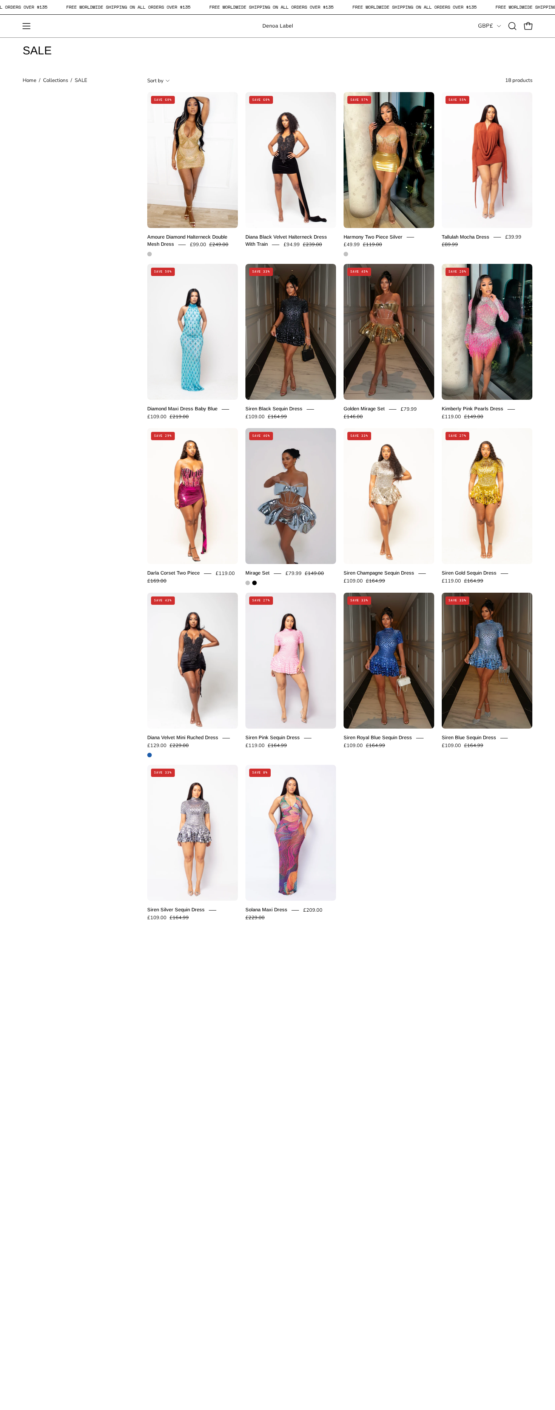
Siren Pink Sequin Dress (272, 738)
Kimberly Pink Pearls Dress (472, 409)
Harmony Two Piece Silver (373, 237)
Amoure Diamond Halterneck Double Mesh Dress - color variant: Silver (149, 254)
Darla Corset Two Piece (173, 573)
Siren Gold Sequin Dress (469, 573)
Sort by (155, 80)
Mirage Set (257, 573)
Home (29, 80)
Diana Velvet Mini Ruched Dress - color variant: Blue (149, 755)
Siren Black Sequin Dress (273, 409)
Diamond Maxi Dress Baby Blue (182, 409)
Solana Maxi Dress (266, 910)
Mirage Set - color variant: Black (254, 583)
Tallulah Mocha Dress (465, 237)
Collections (55, 80)
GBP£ (485, 25)
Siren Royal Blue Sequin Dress (378, 738)
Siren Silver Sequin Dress (176, 910)
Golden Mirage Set (364, 409)
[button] (512, 26)
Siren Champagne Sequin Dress (379, 573)
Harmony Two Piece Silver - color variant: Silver (346, 254)
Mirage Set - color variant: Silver (247, 583)
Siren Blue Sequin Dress (469, 738)
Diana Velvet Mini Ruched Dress (182, 738)
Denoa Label (277, 26)
